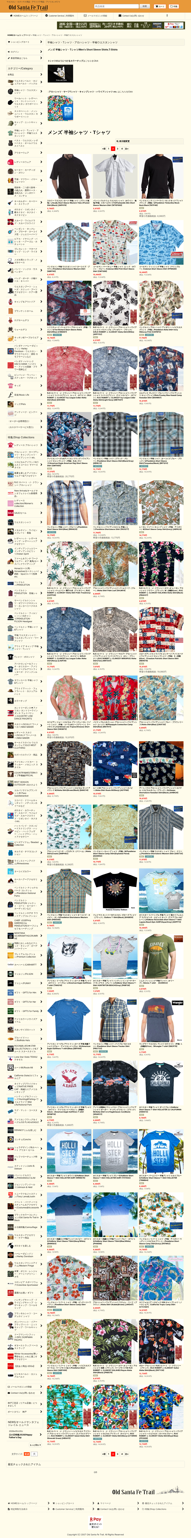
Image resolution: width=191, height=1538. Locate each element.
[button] (167, 16)
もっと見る (34, 1445)
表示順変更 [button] (124, 141)
